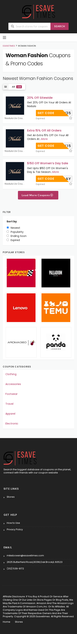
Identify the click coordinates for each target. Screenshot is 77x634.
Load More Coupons (36, 195)
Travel (9, 404)
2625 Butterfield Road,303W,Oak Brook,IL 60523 (34, 562)
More (44, 139)
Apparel (10, 414)
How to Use (13, 522)
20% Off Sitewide (40, 98)
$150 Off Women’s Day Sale (47, 163)
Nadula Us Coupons (15, 118)
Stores (11, 496)
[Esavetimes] (38, 11)
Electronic (11, 423)
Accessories (13, 384)
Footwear (11, 394)
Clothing (10, 374)
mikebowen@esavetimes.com (25, 555)
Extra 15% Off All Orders (44, 130)
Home (6, 621)
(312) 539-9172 (15, 568)
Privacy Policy (15, 529)
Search (59, 26)
